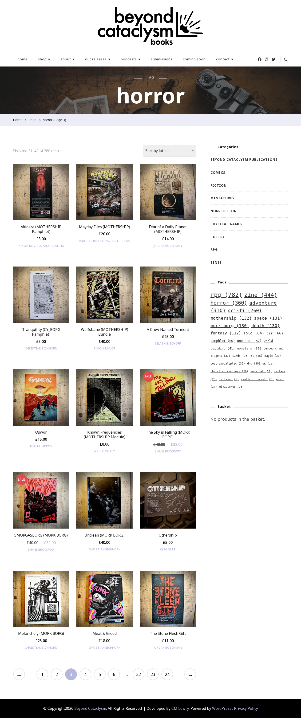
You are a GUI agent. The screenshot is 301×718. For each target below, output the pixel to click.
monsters (249, 348)
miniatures (231, 386)
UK (268, 363)
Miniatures (222, 198)
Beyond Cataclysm (90, 708)
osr (274, 333)
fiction (229, 379)
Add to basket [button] (41, 198)
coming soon (194, 59)
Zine (260, 295)
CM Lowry (180, 708)
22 (138, 674)
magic (273, 355)
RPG (214, 249)
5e (256, 355)
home (23, 59)
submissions (161, 59)
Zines (216, 262)
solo (253, 333)
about (66, 59)
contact (223, 59)
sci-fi (245, 310)
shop (42, 59)
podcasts (129, 59)
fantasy (225, 333)
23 (152, 674)
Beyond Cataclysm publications (243, 159)
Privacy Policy (246, 708)
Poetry (217, 237)
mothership (231, 318)
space (268, 318)
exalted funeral (257, 379)
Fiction (218, 185)
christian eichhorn (229, 371)
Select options (104, 301)
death (265, 325)
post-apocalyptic (227, 363)
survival (261, 371)
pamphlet (222, 341)
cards (240, 355)
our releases (96, 59)
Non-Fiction (223, 211)
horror (228, 303)
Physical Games (226, 224)
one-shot (249, 341)
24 (167, 674)
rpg (226, 294)
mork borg (229, 325)
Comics (217, 172)
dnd (253, 363)
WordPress (221, 708)
